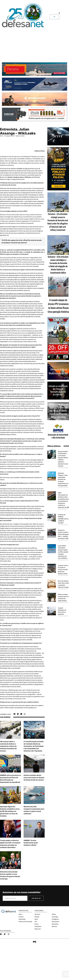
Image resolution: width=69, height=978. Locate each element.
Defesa (22, 136)
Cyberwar (18, 136)
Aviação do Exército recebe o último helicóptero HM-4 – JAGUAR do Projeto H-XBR (63, 534)
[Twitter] (4, 934)
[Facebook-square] (1, 934)
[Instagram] (8, 934)
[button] (59, 13)
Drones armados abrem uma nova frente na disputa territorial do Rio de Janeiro (34, 777)
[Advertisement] (34, 41)
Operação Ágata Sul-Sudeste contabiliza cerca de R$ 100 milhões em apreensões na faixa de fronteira (9, 811)
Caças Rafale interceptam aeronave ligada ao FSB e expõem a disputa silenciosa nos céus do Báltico (63, 552)
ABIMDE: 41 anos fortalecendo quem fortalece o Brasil (31, 843)
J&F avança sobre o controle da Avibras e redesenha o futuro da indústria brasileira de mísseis (8, 746)
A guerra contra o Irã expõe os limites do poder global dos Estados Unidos (63, 569)
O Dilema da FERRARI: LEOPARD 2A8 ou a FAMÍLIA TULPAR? (63, 519)
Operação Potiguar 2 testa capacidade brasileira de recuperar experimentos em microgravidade (63, 479)
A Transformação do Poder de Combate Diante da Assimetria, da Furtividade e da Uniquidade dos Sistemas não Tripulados (34, 746)
